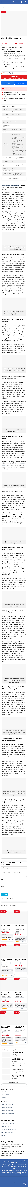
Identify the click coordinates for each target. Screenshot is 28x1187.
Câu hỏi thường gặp (7, 1132)
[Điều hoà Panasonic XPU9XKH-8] (7, 951)
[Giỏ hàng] (21, 2)
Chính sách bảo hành (7, 1110)
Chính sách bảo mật (7, 1105)
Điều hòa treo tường (12, 7)
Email (3, 886)
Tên (2, 879)
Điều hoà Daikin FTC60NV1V (5, 926)
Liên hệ (4, 1097)
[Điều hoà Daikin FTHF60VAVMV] (7, 985)
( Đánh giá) (10, 939)
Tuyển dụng (5, 1094)
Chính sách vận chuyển (7, 1113)
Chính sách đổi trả (6, 1107)
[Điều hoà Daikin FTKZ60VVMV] (20, 917)
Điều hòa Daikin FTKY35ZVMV (11, 185)
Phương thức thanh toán (8, 1129)
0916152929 (4, 1149)
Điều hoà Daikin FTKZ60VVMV (19, 926)
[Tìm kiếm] (25, 2)
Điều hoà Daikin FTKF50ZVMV (5, 1027)
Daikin (19, 7)
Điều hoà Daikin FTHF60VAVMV (5, 993)
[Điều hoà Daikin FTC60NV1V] (7, 917)
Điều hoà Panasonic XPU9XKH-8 (6, 960)
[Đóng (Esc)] (1, 1177)
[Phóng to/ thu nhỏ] (6, 1177)
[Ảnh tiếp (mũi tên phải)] (6, 1184)
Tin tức (3, 1135)
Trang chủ (3, 7)
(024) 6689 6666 (15, 1147)
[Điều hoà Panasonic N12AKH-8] (20, 951)
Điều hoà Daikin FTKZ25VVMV (19, 993)
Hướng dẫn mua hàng (7, 1123)
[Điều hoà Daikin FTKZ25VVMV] (20, 985)
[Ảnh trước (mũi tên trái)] (1, 1184)
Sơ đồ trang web (6, 1155)
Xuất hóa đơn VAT (6, 1126)
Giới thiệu (4, 1092)
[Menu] (2, 2)
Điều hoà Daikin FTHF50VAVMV (19, 1027)
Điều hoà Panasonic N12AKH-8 (20, 960)
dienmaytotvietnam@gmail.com (14, 1144)
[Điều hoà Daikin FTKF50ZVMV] (7, 1018)
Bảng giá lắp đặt (8, 73)
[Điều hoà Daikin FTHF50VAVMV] (20, 1018)
